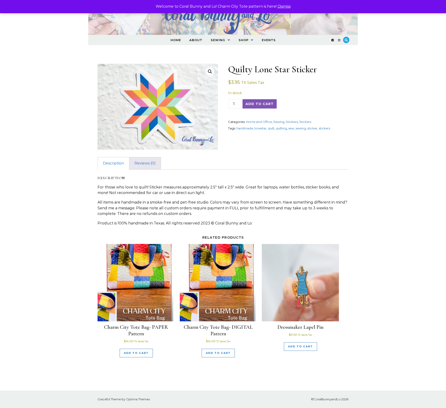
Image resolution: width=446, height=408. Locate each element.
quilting (281, 128)
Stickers (292, 122)
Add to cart (260, 104)
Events (269, 40)
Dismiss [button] (284, 6)
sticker (312, 128)
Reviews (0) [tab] (145, 163)
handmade (244, 128)
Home (176, 40)
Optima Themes (138, 399)
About (195, 40)
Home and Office (259, 122)
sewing (300, 128)
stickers (324, 128)
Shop (244, 40)
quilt (271, 128)
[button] (210, 71)
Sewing (218, 40)
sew (291, 128)
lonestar (260, 128)
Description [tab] (113, 163)
